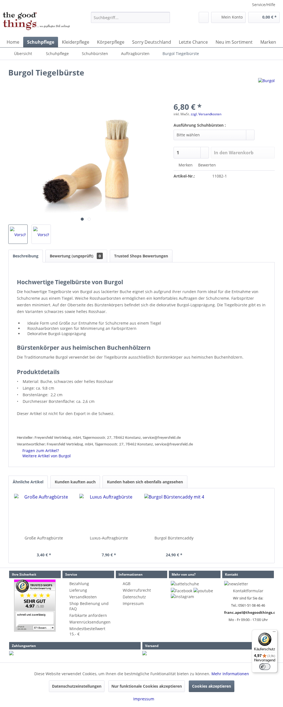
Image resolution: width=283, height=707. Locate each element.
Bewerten (206, 165)
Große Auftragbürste (44, 538)
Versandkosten (83, 596)
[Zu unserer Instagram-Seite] (182, 596)
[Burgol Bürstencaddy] (174, 513)
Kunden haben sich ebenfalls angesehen (145, 481)
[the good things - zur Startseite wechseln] (36, 23)
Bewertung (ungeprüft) (75, 256)
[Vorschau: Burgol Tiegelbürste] (18, 234)
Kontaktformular (248, 590)
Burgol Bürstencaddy (173, 538)
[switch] (264, 666)
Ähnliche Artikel (28, 481)
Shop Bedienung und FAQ (89, 606)
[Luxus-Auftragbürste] (109, 513)
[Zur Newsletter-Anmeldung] (236, 584)
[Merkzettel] (204, 17)
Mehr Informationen (230, 673)
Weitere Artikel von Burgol (46, 455)
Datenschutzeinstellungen (76, 686)
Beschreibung (25, 256)
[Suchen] (165, 17)
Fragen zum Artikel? (40, 450)
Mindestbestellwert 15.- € (87, 631)
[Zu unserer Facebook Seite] (181, 591)
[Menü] (274, 633)
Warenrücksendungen (90, 622)
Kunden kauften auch (75, 481)
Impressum (133, 603)
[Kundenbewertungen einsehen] (35, 606)
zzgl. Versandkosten (206, 114)
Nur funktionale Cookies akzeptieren (146, 686)
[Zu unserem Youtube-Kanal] (203, 591)
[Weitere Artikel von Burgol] (266, 87)
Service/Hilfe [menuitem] (263, 4)
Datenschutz (134, 596)
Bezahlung (79, 583)
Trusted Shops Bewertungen (141, 256)
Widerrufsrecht (137, 590)
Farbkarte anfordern (88, 615)
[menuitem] (130, 17)
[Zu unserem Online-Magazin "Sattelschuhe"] (185, 584)
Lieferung (78, 590)
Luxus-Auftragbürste (109, 538)
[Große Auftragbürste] (44, 513)
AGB (126, 583)
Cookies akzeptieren (211, 686)
